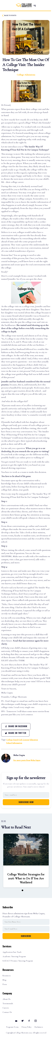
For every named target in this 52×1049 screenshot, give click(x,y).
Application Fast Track (12, 952)
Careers (6, 1008)
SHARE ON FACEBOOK (17, 726)
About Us (6, 999)
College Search (12, 739)
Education (34, 739)
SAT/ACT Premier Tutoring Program (18, 961)
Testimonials (8, 1003)
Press (5, 984)
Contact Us (7, 1012)
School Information (14, 743)
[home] (23, 5)
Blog (4, 980)
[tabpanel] (26, 860)
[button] (35, 5)
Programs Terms (12, 1027)
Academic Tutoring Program (14, 956)
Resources (7, 975)
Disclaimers (38, 1027)
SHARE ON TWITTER (17, 732)
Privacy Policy (26, 1027)
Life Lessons (24, 739)
